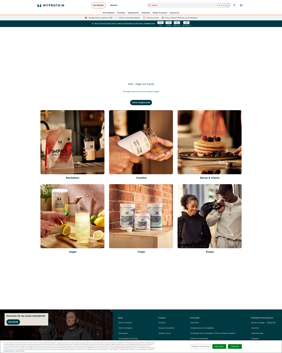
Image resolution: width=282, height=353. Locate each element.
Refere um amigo (263, 323)
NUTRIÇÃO (98, 5)
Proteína (162, 323)
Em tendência (108, 13)
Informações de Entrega (128, 338)
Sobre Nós (194, 323)
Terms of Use (20, 351)
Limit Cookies (219, 346)
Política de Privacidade (199, 338)
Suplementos (133, 13)
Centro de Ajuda (125, 328)
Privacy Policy (8, 351)
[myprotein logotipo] (51, 5)
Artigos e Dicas (165, 333)
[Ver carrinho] (241, 5)
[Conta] (234, 5)
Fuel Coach (224, 5)
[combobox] (188, 5)
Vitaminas (146, 13)
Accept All (234, 346)
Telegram (254, 338)
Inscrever (13, 322)
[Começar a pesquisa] (149, 5)
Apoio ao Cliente (125, 323)
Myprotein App (257, 333)
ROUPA (113, 5)
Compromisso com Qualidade (202, 328)
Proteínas (121, 13)
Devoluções (123, 333)
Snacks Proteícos (160, 13)
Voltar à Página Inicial (141, 102)
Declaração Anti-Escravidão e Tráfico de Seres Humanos (212, 333)
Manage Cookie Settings (200, 346)
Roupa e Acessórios (166, 328)
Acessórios (174, 13)
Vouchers (255, 328)
